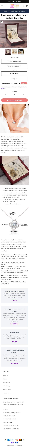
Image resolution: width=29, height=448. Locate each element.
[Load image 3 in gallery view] (21, 52)
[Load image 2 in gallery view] (14, 52)
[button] (2, 6)
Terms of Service (7, 393)
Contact (5, 379)
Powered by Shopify (18, 445)
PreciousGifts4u (12, 445)
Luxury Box (14, 78)
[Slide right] (26, 52)
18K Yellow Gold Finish (14, 66)
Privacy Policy (6, 382)
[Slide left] (3, 52)
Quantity (14, 91)
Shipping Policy (7, 389)
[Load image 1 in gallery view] (8, 52)
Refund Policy (6, 386)
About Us (5, 375)
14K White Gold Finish (14, 61)
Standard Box (14, 73)
